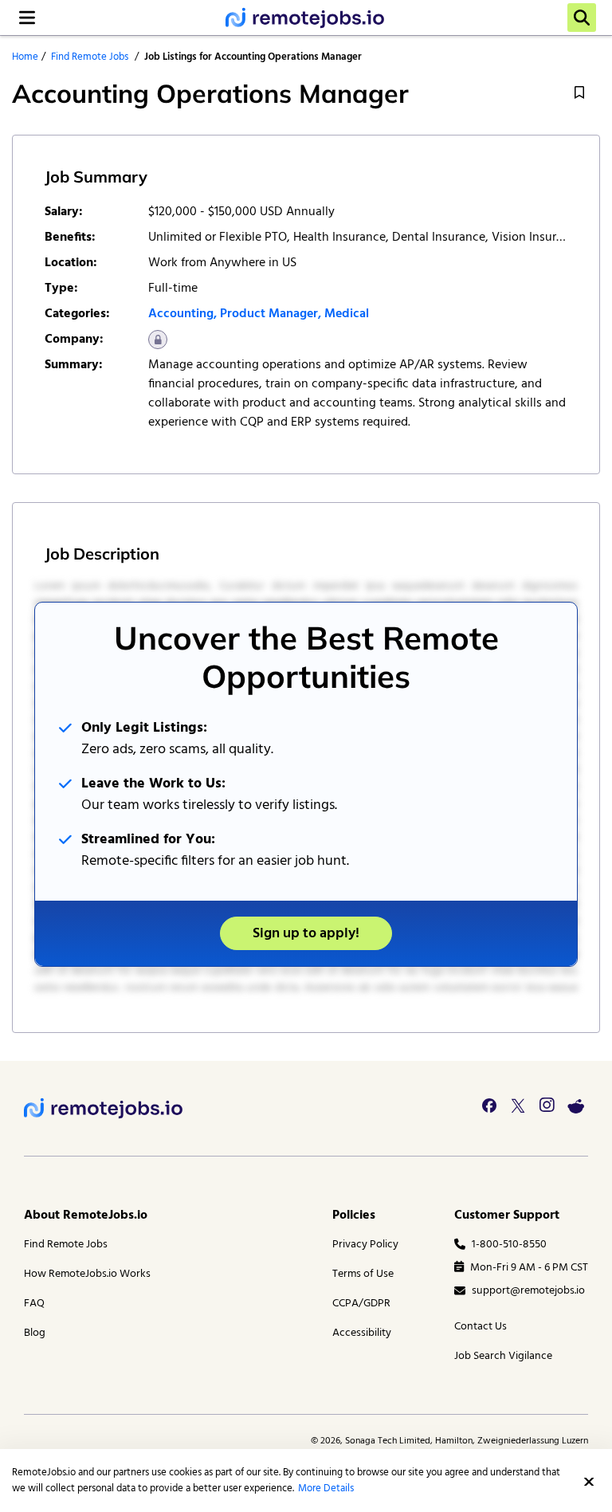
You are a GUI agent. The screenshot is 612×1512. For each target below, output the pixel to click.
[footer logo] (103, 1108)
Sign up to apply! (306, 933)
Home (25, 57)
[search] (581, 17)
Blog (34, 1333)
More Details (326, 1488)
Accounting (181, 314)
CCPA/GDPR (361, 1303)
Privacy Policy (365, 1244)
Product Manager (269, 314)
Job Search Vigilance (503, 1356)
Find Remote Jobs (89, 57)
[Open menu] (27, 17)
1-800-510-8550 (509, 1244)
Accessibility (361, 1333)
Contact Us (480, 1326)
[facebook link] (489, 1105)
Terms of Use (363, 1274)
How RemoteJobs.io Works (87, 1274)
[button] (589, 1482)
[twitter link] (518, 1105)
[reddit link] (575, 1105)
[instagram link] (546, 1105)
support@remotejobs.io (528, 1290)
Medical (346, 314)
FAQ (34, 1303)
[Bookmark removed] (579, 93)
